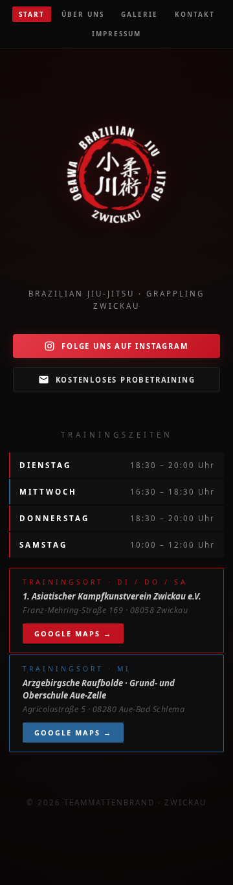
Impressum (116, 33)
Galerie (139, 14)
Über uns (82, 14)
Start (32, 14)
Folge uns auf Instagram (124, 346)
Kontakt (195, 14)
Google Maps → (73, 633)
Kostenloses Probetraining (125, 380)
